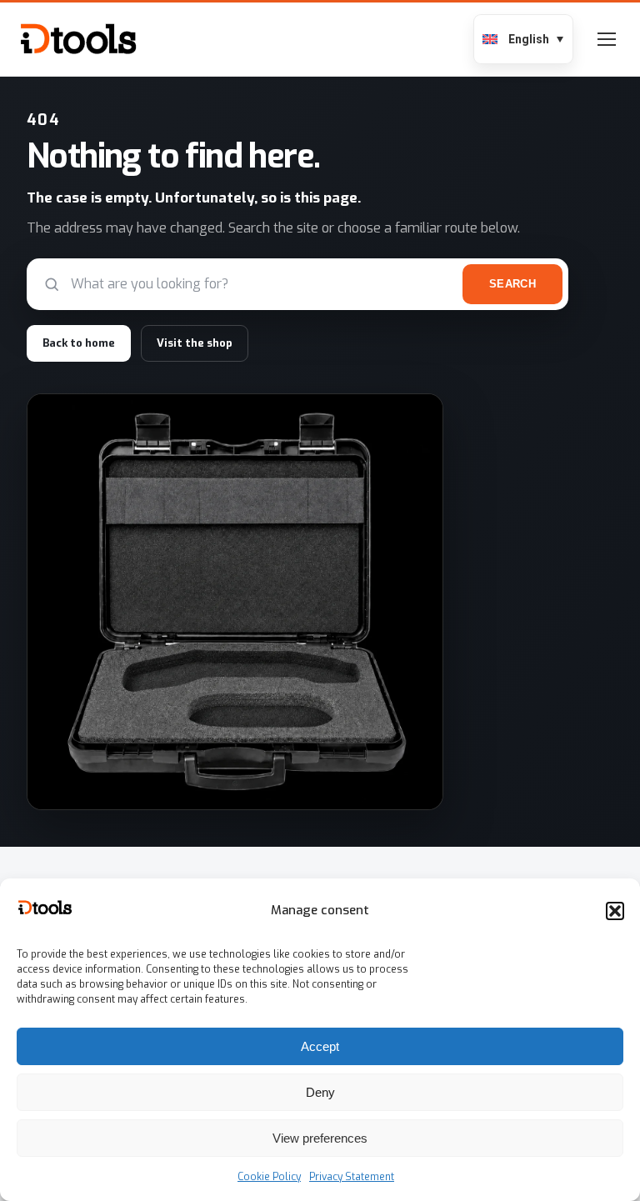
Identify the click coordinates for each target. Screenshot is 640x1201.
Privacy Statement (351, 1176)
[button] (615, 911)
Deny (320, 1092)
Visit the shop (194, 343)
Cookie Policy (269, 1176)
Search (512, 284)
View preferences (320, 1138)
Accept (320, 1046)
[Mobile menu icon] (606, 39)
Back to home (78, 343)
